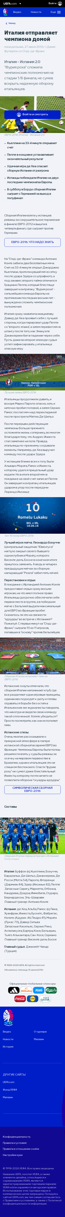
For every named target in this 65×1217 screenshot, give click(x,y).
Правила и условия (15, 1143)
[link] (17, 12)
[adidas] (14, 990)
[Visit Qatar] (45, 998)
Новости (8, 1039)
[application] (32, 372)
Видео (7, 1032)
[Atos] (39, 990)
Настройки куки (13, 1155)
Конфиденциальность (16, 1137)
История (8, 1047)
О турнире (40, 1032)
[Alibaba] (26, 990)
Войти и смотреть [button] (35, 114)
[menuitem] (19, 12)
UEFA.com (8, 1082)
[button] (54, 12)
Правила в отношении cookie (21, 1149)
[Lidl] (32, 998)
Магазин (39, 1039)
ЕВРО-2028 (5, 12)
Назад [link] (12, 23)
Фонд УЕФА (10, 1090)
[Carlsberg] (51, 990)
